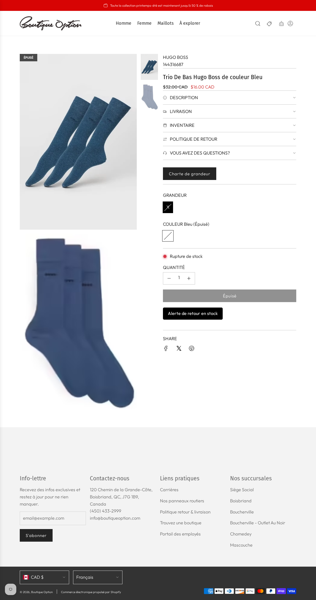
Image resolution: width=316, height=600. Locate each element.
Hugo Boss (175, 57)
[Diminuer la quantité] (169, 278)
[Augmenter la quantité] (189, 278)
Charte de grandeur (189, 173)
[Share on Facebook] (166, 349)
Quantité (174, 267)
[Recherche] (258, 23)
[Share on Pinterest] (192, 349)
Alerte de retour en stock (193, 313)
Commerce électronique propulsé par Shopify (91, 592)
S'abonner (36, 535)
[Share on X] (179, 349)
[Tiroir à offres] (270, 23)
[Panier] (281, 23)
